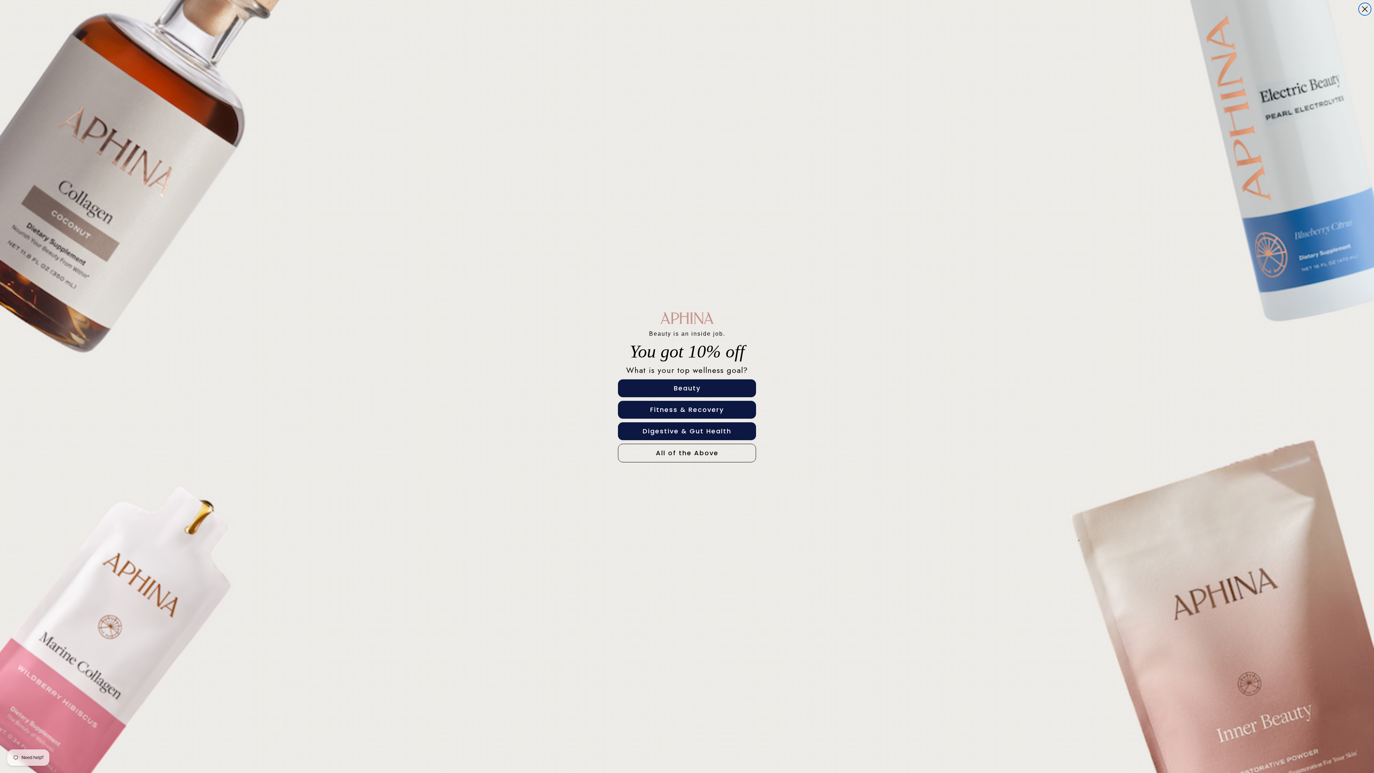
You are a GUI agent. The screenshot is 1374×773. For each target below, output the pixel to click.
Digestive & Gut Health (687, 431)
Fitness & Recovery (687, 409)
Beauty (687, 388)
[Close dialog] (1365, 9)
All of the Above (687, 452)
